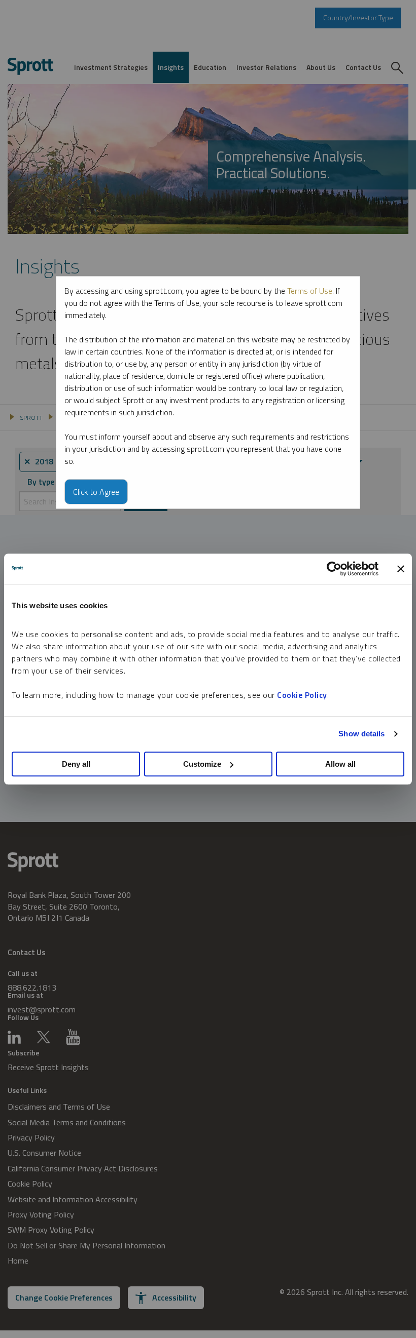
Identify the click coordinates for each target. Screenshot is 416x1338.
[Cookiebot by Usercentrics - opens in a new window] (334, 568)
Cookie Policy (302, 695)
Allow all (340, 764)
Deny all (76, 764)
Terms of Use (309, 291)
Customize (202, 764)
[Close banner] (400, 568)
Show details (361, 733)
